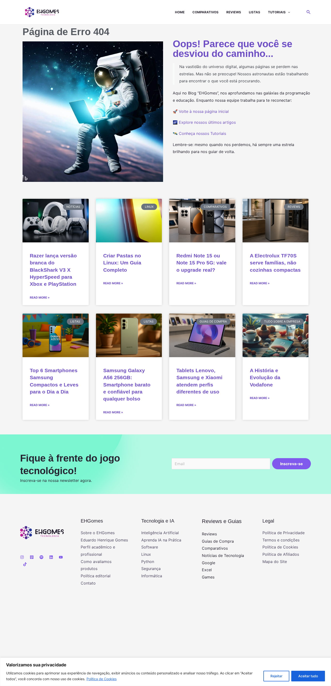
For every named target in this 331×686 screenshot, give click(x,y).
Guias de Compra (218, 541)
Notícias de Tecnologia (223, 555)
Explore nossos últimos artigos (207, 122)
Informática (151, 575)
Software (149, 547)
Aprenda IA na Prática (161, 540)
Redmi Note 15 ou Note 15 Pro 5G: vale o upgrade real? (201, 263)
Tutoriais (277, 12)
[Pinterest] (32, 557)
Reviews (233, 12)
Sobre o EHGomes (98, 532)
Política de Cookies (102, 679)
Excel (207, 569)
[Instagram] (22, 557)
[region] (165, 672)
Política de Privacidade (283, 532)
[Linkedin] (51, 557)
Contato (88, 583)
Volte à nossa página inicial (204, 111)
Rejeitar (276, 676)
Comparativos (205, 12)
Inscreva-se (291, 463)
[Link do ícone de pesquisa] (309, 12)
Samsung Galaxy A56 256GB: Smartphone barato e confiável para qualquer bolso (126, 385)
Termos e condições (280, 540)
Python (147, 561)
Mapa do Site (274, 561)
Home (180, 12)
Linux (146, 554)
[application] (288, 12)
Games (208, 577)
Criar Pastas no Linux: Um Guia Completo (122, 263)
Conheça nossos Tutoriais (202, 133)
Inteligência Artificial (160, 532)
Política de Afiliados (280, 554)
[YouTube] (61, 557)
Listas (254, 12)
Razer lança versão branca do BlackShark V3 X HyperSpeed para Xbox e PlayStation (53, 270)
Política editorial (95, 575)
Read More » (40, 297)
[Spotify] (41, 557)
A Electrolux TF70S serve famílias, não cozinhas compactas (275, 263)
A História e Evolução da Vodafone (265, 377)
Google (208, 562)
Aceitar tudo (308, 676)
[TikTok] (25, 564)
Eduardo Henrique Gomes (104, 540)
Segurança (151, 568)
